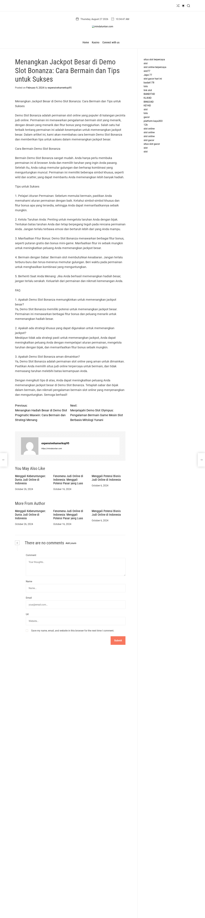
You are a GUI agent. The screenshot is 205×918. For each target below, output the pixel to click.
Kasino (95, 42)
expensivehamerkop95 (60, 87)
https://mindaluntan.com (51, 449)
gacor (147, 117)
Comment (31, 555)
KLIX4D (148, 97)
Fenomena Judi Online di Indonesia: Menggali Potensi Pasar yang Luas (68, 479)
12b (146, 124)
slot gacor (149, 140)
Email (29, 597)
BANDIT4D (149, 94)
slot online (149, 128)
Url (27, 614)
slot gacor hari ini (153, 78)
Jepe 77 (148, 75)
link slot (148, 90)
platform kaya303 (153, 121)
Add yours (71, 543)
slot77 (147, 71)
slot (146, 63)
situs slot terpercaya (154, 59)
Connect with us (111, 42)
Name (29, 581)
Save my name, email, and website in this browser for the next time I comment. (72, 630)
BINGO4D (149, 101)
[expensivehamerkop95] (29, 446)
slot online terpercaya (155, 67)
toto (146, 86)
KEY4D (147, 105)
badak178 (149, 82)
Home (86, 42)
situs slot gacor (152, 144)
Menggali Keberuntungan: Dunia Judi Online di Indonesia (30, 479)
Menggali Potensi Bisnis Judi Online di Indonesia (106, 478)
